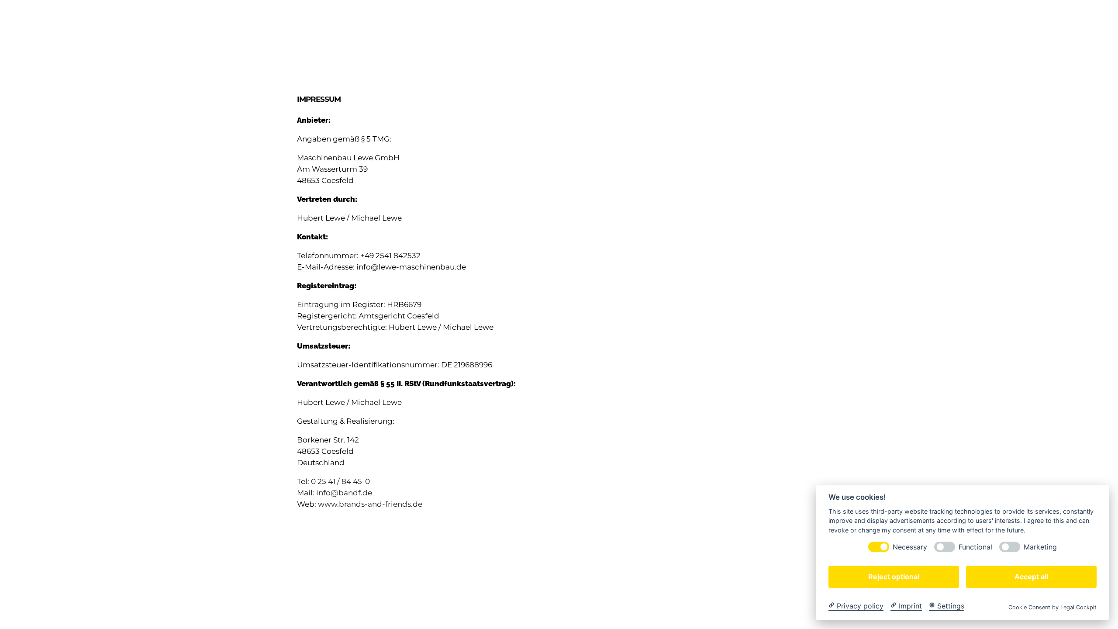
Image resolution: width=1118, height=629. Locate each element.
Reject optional (893, 576)
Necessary (910, 547)
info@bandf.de (344, 492)
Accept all (1031, 576)
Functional (975, 547)
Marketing (1040, 547)
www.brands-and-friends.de (370, 504)
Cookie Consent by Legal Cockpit (1052, 607)
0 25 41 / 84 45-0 (340, 481)
